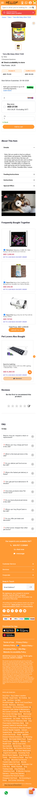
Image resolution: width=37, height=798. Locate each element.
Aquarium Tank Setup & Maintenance (16, 709)
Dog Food (6, 696)
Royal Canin (13, 698)
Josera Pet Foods (9, 734)
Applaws (25, 734)
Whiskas (23, 741)
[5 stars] (25, 406)
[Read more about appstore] (9, 630)
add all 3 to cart (17, 330)
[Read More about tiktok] (24, 610)
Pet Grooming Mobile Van (21, 707)
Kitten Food (21, 739)
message (20, 554)
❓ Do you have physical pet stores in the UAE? (15, 501)
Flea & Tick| (19, 702)
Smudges (10, 702)
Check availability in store (14, 62)
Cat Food (10, 700)
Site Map (22, 649)
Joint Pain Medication (23, 751)
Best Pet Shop (25, 712)
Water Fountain (17, 766)
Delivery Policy (9, 645)
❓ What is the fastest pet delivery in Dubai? (15, 473)
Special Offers (9, 186)
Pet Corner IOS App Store (12, 714)
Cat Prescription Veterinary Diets (15, 721)
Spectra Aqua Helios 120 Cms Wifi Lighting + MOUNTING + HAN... (17, 366)
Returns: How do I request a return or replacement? (15, 436)
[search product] (33, 8)
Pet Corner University (16, 780)
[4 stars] (21, 406)
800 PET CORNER (20, 545)
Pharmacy (12, 705)
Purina (9, 741)
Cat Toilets (17, 718)
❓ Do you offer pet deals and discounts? (13, 519)
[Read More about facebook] (4, 610)
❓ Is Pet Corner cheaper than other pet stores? (15, 528)
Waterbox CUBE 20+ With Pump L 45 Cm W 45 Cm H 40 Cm (16, 251)
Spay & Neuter (8, 751)
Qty (5, 116)
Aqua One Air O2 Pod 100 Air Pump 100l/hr (17, 315)
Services (6, 569)
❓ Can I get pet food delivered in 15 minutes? (15, 482)
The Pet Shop (26, 718)
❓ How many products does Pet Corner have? (14, 492)
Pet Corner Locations (10, 712)
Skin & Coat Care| (19, 744)
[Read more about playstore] (23, 630)
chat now (20, 549)
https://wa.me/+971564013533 (12, 785)
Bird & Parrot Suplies (10, 755)
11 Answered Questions (9, 59)
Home (4, 17)
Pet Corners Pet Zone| (22, 748)
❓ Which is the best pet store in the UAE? (15, 455)
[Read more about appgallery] (9, 635)
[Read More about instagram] (12, 610)
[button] (18, 203)
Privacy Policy (28, 606)
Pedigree (15, 741)
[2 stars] (13, 406)
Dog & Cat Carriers (10, 753)
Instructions (8, 180)
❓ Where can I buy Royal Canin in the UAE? (15, 510)
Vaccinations (7, 746)
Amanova (18, 737)
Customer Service (9, 564)
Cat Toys (7, 760)
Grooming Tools (24, 753)
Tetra (9, 17)
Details (6, 147)
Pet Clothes (22, 698)
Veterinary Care (9, 771)
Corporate (6, 575)
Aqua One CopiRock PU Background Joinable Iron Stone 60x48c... (16, 283)
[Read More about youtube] (8, 610)
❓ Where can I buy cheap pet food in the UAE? (15, 445)
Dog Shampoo (19, 769)
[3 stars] (17, 406)
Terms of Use (15, 604)
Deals (26, 702)
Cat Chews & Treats (16, 757)
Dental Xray (17, 746)
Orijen (19, 734)
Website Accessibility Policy (14, 652)
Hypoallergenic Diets (21, 732)
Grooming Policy (9, 649)
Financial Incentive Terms (11, 606)
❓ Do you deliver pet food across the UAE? (15, 464)
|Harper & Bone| (9, 737)
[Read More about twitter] (16, 610)
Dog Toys (28, 757)
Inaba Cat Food (14, 762)
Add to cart (18, 127)
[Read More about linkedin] (20, 610)
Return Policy (27, 646)
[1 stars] (9, 406)
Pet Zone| (13, 739)
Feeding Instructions (11, 174)
